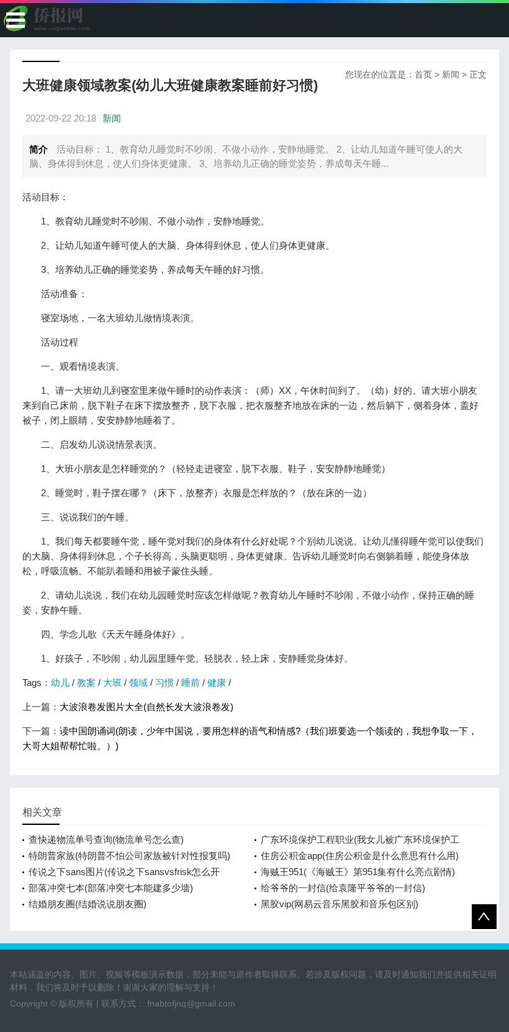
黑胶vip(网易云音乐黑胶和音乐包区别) (339, 904)
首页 (423, 74)
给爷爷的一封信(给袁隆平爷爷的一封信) (343, 888)
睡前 (190, 682)
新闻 (450, 74)
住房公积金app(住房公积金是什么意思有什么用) (360, 855)
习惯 (164, 682)
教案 (86, 682)
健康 (216, 682)
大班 (112, 682)
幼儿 (60, 682)
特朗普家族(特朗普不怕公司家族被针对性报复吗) (129, 855)
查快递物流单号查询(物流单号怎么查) (106, 839)
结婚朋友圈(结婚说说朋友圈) (87, 904)
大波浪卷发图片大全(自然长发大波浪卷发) (146, 706)
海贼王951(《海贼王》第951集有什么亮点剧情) (358, 871)
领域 (138, 682)
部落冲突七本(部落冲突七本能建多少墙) (111, 888)
